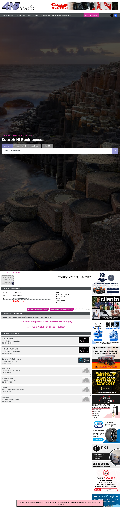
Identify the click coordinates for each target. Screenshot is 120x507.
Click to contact (19, 301)
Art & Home (7, 338)
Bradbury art (6, 397)
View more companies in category (46, 321)
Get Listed (43, 15)
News (59, 15)
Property (19, 15)
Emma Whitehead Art (12, 359)
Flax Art (4, 388)
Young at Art (6, 369)
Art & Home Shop (10, 349)
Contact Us (52, 15)
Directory (11, 15)
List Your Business (91, 15)
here (92, 502)
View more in (46, 327)
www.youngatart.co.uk (21, 298)
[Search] (115, 151)
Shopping (9, 273)
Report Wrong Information (39, 309)
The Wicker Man (7, 378)
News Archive (66, 15)
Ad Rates (35, 15)
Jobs (29, 15)
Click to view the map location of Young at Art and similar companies (27, 317)
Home (5, 15)
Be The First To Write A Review (62, 309)
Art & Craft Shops (17, 273)
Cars (24, 15)
